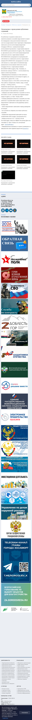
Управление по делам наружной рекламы (11, 677)
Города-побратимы (6, 693)
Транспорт (4, 680)
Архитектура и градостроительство (9, 676)
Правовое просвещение (22, 677)
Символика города (6, 690)
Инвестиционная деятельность (8, 668)
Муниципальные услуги (22, 668)
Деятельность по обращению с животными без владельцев (15, 683)
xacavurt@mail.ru (9, 124)
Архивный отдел (5, 682)
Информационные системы (23, 690)
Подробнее (5, 718)
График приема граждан (22, 664)
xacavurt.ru (25, 128)
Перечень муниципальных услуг (24, 670)
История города (5, 688)
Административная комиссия (8, 670)
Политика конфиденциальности (24, 693)
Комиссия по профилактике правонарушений (12, 673)
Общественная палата (7, 666)
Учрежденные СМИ (21, 688)
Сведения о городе (6, 691)
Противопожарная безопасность (24, 691)
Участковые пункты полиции (23, 674)
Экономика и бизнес (6, 679)
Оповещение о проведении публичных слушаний (8, 152)
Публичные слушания (22, 679)
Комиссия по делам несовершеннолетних (11, 674)
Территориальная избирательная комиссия (11, 663)
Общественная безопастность (8, 667)
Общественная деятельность (8, 664)
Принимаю (25, 712)
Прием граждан (20, 666)
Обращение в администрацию (24, 663)
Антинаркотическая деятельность (9, 671)
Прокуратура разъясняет (22, 673)
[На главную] (12, 11)
